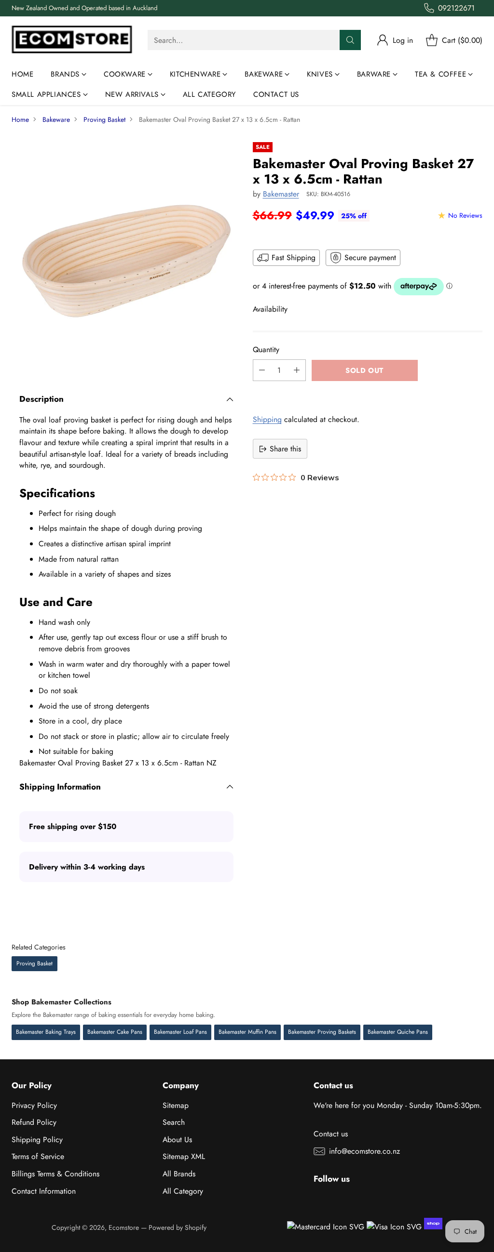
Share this (285, 448)
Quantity (266, 349)
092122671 (456, 7)
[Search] (350, 40)
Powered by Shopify (177, 1227)
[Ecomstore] (72, 40)
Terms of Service (38, 1156)
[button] (367, 391)
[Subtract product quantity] (262, 370)
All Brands (179, 1173)
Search (174, 1122)
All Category (183, 1191)
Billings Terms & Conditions (55, 1173)
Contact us (331, 1133)
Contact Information (44, 1191)
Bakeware (56, 119)
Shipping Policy (37, 1139)
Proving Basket (104, 119)
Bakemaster (281, 193)
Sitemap (176, 1105)
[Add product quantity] (296, 370)
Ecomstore (124, 1227)
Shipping (267, 419)
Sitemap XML (184, 1156)
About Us (177, 1139)
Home (20, 119)
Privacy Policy (34, 1105)
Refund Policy (34, 1122)
